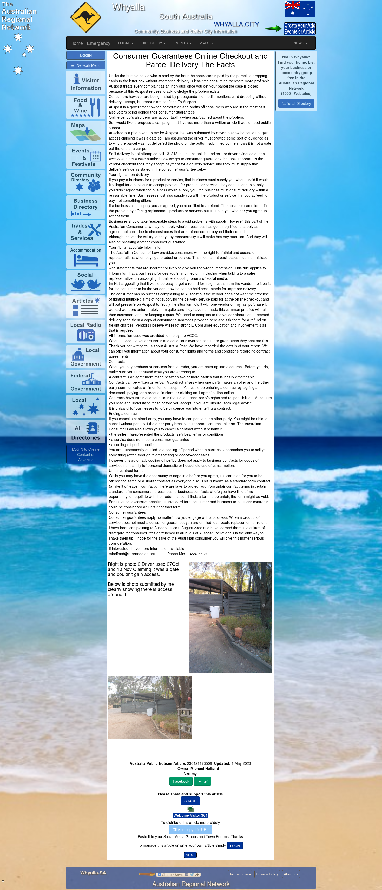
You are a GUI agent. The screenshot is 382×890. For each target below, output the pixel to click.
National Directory (296, 103)
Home (76, 42)
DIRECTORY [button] (152, 42)
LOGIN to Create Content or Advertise (86, 454)
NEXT (190, 855)
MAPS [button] (204, 42)
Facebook (181, 781)
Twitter (202, 781)
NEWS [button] (299, 42)
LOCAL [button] (124, 42)
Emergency (98, 42)
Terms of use (240, 874)
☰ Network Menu (86, 65)
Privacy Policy (267, 874)
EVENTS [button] (181, 42)
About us (291, 874)
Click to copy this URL (190, 829)
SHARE (190, 800)
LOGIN (235, 845)
